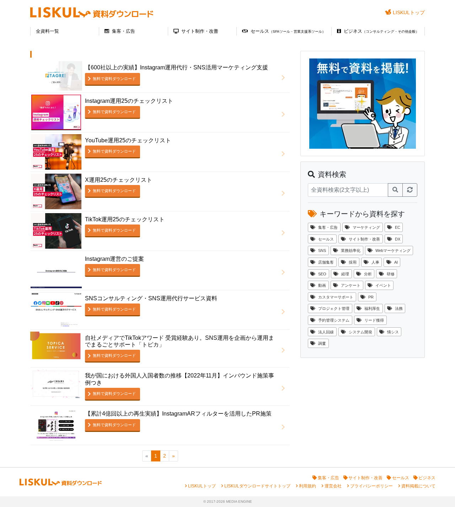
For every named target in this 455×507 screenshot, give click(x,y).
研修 (391, 274)
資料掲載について (418, 486)
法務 (399, 308)
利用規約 (307, 486)
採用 (353, 262)
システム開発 (360, 332)
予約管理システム (333, 320)
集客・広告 (123, 31)
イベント (383, 285)
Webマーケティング (393, 250)
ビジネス (381, 31)
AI (396, 262)
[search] (395, 190)
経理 (345, 274)
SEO (322, 274)
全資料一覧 (47, 31)
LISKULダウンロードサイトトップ (257, 486)
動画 (322, 285)
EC (397, 227)
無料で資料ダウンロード (114, 78)
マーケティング (366, 227)
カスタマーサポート (335, 297)
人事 (375, 262)
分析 (368, 274)
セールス (288, 31)
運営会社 (333, 486)
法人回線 (326, 332)
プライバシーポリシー (371, 486)
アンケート (350, 285)
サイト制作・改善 (199, 31)
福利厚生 (372, 308)
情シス (393, 332)
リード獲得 (374, 320)
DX (397, 239)
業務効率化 (350, 250)
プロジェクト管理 (333, 308)
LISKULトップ (409, 12)
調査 (322, 343)
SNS (322, 250)
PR (371, 297)
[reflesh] (409, 190)
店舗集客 (326, 262)
